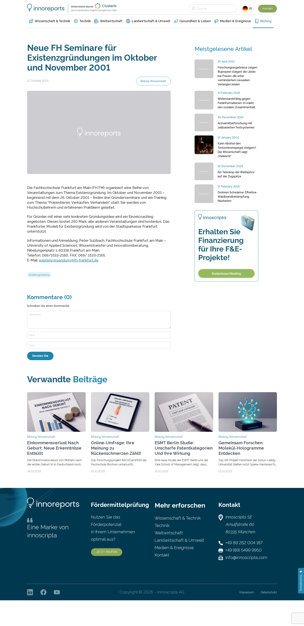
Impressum (246, 592)
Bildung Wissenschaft (153, 81)
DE (250, 8)
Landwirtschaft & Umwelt (179, 540)
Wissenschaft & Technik (178, 518)
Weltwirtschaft (169, 532)
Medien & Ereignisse (174, 547)
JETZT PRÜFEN (106, 552)
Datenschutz (269, 592)
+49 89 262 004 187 (244, 542)
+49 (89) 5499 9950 (244, 550)
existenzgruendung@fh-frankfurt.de (68, 260)
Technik (162, 525)
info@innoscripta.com (246, 557)
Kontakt (267, 8)
